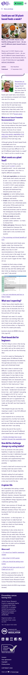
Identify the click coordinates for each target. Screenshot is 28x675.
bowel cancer (18, 114)
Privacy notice (6, 664)
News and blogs (8, 9)
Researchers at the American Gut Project (20, 84)
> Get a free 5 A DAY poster (11, 558)
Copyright (4, 662)
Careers (4, 657)
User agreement (6, 659)
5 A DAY (12, 166)
